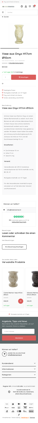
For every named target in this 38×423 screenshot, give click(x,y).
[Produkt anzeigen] (20, 301)
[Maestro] (25, 404)
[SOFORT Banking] (31, 404)
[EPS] (25, 411)
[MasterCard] (19, 404)
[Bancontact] (19, 408)
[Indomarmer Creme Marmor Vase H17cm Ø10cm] (13, 279)
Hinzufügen (24, 77)
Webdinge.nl (25, 417)
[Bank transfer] (6, 404)
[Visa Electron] (25, 408)
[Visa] (13, 408)
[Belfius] (31, 408)
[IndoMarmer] (8, 7)
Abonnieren (19, 338)
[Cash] (19, 415)
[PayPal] (6, 408)
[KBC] (13, 411)
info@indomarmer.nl (14, 210)
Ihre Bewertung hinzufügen (14, 247)
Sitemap (32, 417)
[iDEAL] (13, 404)
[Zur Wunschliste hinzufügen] (2, 84)
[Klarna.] (31, 411)
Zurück (6, 17)
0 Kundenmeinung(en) (16, 63)
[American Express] (6, 411)
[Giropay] (19, 411)
